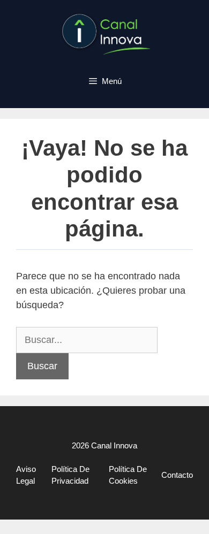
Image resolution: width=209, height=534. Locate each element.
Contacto (177, 474)
